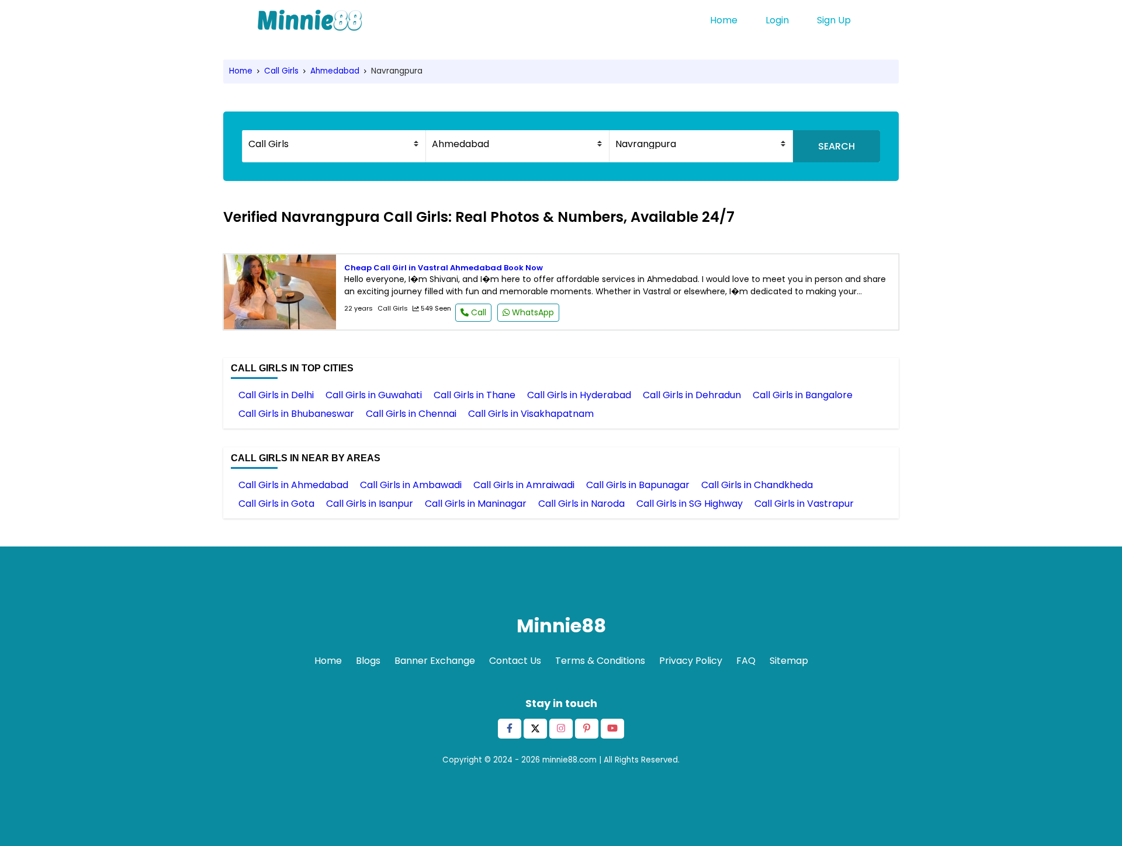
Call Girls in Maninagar (476, 503)
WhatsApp (532, 312)
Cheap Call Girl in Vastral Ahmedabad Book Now (443, 267)
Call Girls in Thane (474, 395)
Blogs (368, 660)
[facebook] (509, 729)
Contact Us (515, 660)
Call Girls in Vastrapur (804, 503)
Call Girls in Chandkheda (757, 485)
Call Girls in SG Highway (689, 503)
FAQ (746, 660)
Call (477, 312)
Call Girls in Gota (276, 503)
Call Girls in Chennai (411, 413)
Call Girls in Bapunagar (638, 485)
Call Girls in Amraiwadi (523, 485)
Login (777, 20)
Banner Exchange (434, 660)
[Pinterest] (586, 729)
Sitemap (789, 660)
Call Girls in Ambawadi (411, 485)
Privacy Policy (690, 660)
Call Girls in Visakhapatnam (531, 413)
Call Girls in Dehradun (692, 395)
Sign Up (834, 20)
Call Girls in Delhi (276, 395)
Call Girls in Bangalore (803, 395)
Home (723, 20)
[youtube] (612, 729)
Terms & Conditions (600, 660)
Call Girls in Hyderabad (579, 395)
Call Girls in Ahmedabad (293, 485)
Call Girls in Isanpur (369, 503)
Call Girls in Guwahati (373, 395)
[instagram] (561, 729)
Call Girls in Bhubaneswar (296, 413)
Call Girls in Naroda (581, 503)
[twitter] (535, 729)
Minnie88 (561, 625)
